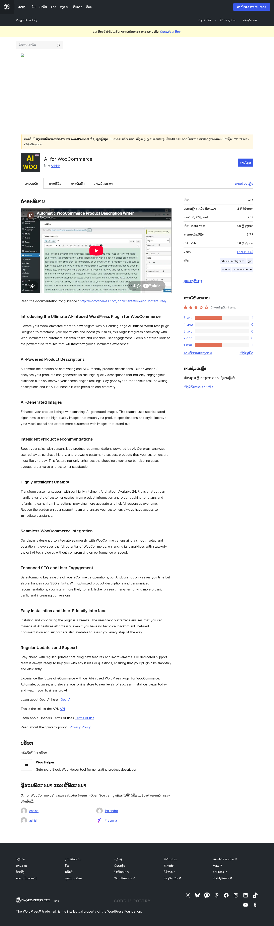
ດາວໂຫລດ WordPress (251, 7)
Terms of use (84, 718)
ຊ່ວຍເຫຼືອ (119, 865)
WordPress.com (225, 859)
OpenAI (66, 700)
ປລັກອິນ (69, 871)
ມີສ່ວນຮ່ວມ (170, 859)
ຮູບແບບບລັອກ (73, 878)
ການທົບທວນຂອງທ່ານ (198, 353)
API (62, 709)
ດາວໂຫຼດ (245, 162)
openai (226, 269)
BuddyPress (222, 878)
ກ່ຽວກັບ (20, 859)
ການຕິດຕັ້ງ (78, 183)
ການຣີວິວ (55, 183)
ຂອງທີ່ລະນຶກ (172, 878)
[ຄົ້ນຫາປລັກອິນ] (59, 45)
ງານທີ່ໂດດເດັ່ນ (73, 859)
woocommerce (242, 269)
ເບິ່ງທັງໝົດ (246, 353)
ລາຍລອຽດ (32, 183)
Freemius (111, 820)
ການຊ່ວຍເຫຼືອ (244, 183)
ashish (33, 820)
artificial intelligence (233, 261)
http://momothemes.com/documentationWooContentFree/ (123, 301)
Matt (217, 865)
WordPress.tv (125, 878)
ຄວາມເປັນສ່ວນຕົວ (26, 878)
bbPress (220, 871)
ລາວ (56, 900)
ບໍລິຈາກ (170, 871)
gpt (250, 261)
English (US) (245, 252)
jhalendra (111, 811)
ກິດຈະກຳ (169, 865)
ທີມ (67, 865)
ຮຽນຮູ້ (118, 859)
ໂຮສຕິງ (20, 871)
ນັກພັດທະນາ (121, 871)
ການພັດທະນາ (103, 183)
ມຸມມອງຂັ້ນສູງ (193, 281)
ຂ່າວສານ (21, 865)
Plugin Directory (26, 20)
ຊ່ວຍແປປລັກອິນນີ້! (170, 31)
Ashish (55, 166)
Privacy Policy (80, 727)
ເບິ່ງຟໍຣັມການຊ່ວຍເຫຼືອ (198, 387)
